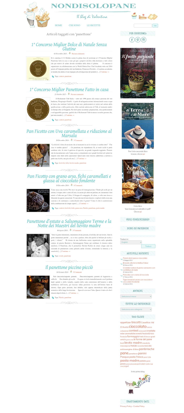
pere (148, 361)
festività (62, 163)
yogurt (126, 366)
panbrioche (146, 349)
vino (121, 366)
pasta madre (100, 208)
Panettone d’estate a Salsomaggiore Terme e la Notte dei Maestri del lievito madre (69, 223)
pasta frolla (147, 357)
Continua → (105, 72)
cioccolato (138, 326)
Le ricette (93, 25)
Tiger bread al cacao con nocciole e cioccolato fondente (137, 281)
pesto (123, 363)
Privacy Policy (126, 406)
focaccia (123, 337)
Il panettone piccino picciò (69, 267)
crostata (150, 330)
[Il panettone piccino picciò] (38, 287)
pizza (128, 364)
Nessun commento (78, 53)
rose (151, 364)
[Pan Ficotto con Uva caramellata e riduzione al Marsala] (38, 155)
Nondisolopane (64, 4)
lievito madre (74, 163)
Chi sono (74, 25)
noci (146, 345)
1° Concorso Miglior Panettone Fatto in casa (69, 89)
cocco (149, 327)
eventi (61, 256)
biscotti (136, 322)
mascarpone (125, 346)
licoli (122, 343)
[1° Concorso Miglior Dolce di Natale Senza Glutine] (38, 69)
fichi (67, 163)
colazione (124, 331)
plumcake (133, 364)
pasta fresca (136, 356)
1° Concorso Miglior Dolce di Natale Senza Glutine (69, 47)
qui (143, 154)
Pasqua (124, 356)
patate (143, 360)
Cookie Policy (139, 406)
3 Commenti (78, 140)
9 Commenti (77, 272)
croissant (142, 331)
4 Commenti (78, 185)
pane (124, 353)
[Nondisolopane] (36, 28)
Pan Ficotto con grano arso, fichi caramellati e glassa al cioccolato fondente (69, 178)
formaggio (133, 336)
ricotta (148, 364)
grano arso (78, 208)
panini (142, 353)
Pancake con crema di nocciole (136, 275)
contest (61, 76)
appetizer (125, 322)
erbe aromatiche (128, 333)
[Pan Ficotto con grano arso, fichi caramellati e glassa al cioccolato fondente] (38, 200)
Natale (85, 208)
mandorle (146, 343)
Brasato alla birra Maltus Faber (135, 263)
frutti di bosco (145, 337)
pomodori (141, 364)
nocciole (140, 346)
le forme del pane (143, 339)
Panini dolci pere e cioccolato (135, 258)
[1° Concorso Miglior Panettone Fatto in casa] (38, 109)
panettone (68, 76)
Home (58, 25)
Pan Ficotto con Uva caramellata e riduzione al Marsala (69, 133)
